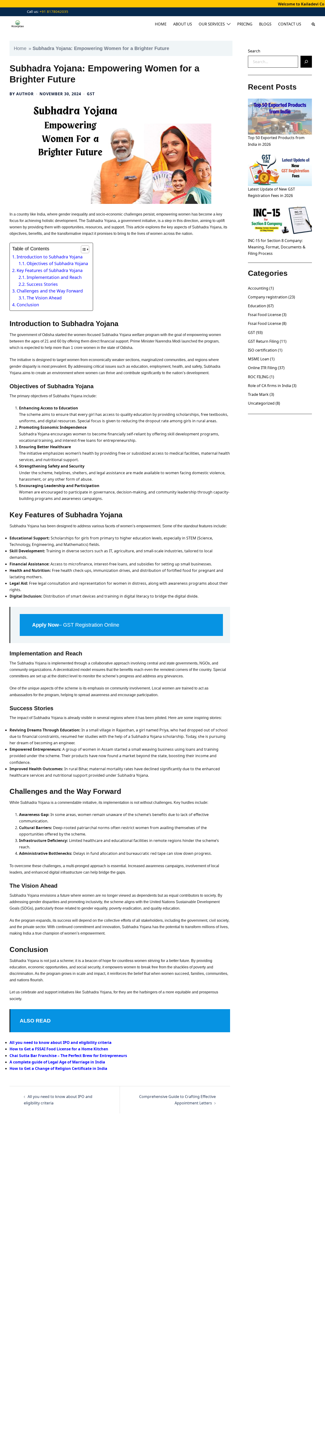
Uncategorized (261, 403)
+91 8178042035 (53, 11)
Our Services (212, 24)
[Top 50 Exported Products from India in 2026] (280, 117)
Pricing (244, 24)
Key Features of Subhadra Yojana (50, 270)
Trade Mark (258, 394)
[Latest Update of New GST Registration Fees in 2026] (280, 168)
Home (161, 24)
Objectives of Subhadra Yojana (57, 263)
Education (257, 305)
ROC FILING (258, 376)
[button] (313, 24)
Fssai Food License (264, 314)
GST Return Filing (263, 341)
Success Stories (42, 284)
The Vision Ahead (44, 298)
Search (254, 51)
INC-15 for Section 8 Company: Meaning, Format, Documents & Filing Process (276, 247)
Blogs (265, 24)
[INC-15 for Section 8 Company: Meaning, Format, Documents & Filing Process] (280, 219)
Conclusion (28, 304)
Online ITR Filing (262, 367)
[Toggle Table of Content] (82, 249)
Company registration (267, 297)
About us (182, 24)
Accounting (258, 288)
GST (91, 93)
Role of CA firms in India (269, 385)
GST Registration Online (91, 625)
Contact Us (289, 24)
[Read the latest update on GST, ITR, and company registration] (17, 23)
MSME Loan (258, 359)
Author (25, 93)
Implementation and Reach (54, 277)
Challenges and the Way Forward (50, 291)
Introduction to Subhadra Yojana (50, 257)
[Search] (306, 62)
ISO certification (262, 350)
